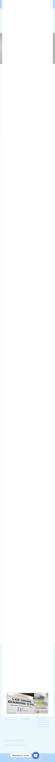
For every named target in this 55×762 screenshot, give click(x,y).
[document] (27, 381)
